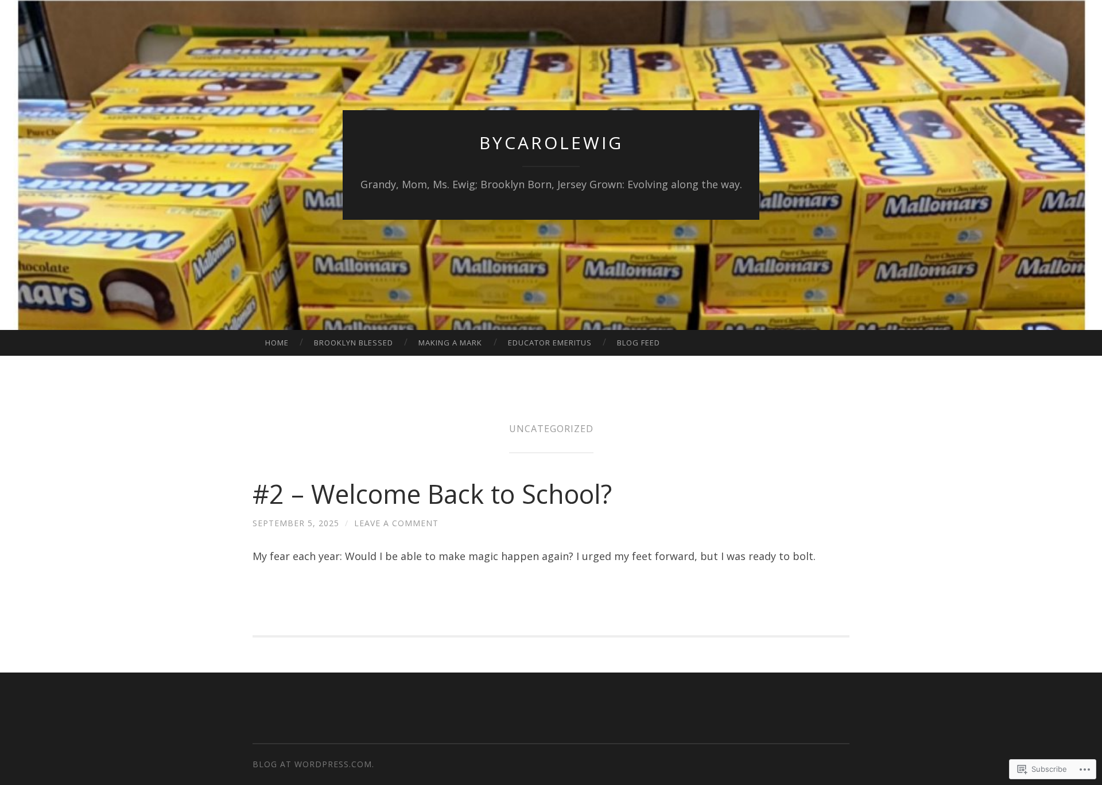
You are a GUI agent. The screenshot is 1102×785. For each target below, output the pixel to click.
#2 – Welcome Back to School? (432, 493)
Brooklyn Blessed (353, 342)
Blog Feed (638, 342)
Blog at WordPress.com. (313, 764)
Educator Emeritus (550, 342)
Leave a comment (396, 523)
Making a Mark (450, 342)
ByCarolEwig (551, 142)
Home (277, 342)
